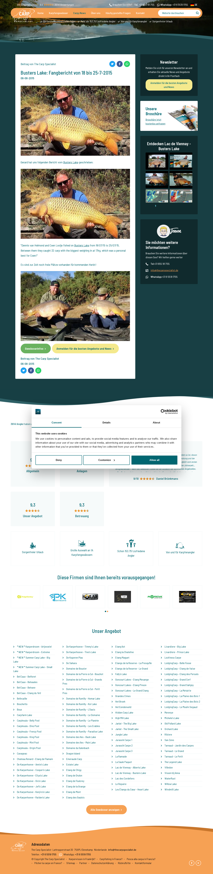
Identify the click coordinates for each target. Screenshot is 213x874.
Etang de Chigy (74, 769)
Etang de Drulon (74, 775)
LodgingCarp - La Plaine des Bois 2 (182, 701)
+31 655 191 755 (146, 4)
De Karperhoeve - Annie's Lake (32, 764)
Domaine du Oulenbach (77, 747)
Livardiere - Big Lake (175, 646)
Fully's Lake (121, 674)
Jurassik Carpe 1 (123, 739)
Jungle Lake (121, 734)
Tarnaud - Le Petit (174, 756)
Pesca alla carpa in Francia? (141, 859)
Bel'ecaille (22, 698)
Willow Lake (171, 783)
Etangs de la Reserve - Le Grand (131, 668)
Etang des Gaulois (75, 797)
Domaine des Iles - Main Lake (81, 742)
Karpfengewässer (58, 12)
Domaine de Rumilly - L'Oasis (80, 709)
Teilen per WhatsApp (127, 64)
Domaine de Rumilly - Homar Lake (83, 698)
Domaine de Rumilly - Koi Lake (81, 703)
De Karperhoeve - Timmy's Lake (82, 646)
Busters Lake (70, 162)
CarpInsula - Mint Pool (28, 742)
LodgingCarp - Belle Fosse (178, 663)
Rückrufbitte (124, 863)
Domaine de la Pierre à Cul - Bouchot (84, 674)
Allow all (154, 460)
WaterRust (170, 778)
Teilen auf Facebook (120, 64)
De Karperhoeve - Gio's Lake (31, 780)
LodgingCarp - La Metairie (178, 690)
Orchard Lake (171, 728)
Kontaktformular (143, 863)
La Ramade (121, 756)
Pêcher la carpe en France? (48, 863)
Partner (83, 863)
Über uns (95, 12)
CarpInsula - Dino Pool (28, 725)
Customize (104, 460)
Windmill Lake (172, 789)
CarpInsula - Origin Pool (29, 747)
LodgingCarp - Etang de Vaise (180, 668)
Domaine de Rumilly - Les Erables (83, 725)
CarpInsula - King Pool (28, 736)
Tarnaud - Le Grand (174, 750)
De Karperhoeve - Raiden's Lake (33, 797)
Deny (59, 460)
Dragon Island (73, 753)
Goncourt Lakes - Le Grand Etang (132, 690)
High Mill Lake (122, 717)
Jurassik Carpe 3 (123, 750)
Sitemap (70, 863)
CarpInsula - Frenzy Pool (29, 731)
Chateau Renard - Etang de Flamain (35, 758)
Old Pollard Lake (173, 723)
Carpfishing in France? (111, 859)
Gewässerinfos (34, 348)
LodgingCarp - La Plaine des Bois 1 (182, 696)
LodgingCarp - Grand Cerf (178, 679)
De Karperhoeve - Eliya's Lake (32, 775)
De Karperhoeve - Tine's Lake (81, 652)
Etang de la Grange (76, 786)
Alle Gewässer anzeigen (105, 809)
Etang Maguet (122, 657)
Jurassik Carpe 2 (124, 745)
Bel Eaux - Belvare (26, 687)
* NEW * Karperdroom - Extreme (33, 652)
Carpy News (79, 12)
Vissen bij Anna (172, 772)
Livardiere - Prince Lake (177, 652)
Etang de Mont (73, 791)
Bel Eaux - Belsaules (27, 682)
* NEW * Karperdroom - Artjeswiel (34, 646)
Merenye (169, 712)
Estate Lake (72, 764)
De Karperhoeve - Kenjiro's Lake (33, 791)
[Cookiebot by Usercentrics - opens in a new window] (163, 411)
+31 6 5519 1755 (180, 4)
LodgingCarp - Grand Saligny (179, 685)
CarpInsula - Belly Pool (28, 720)
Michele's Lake (172, 717)
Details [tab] (107, 422)
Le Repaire (120, 783)
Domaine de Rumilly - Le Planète (82, 720)
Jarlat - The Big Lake (125, 723)
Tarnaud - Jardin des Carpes (179, 745)
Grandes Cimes (123, 696)
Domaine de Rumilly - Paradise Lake (84, 731)
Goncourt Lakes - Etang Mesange (132, 679)
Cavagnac (22, 753)
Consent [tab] (57, 422)
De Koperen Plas (74, 657)
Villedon (169, 767)
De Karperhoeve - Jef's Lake (31, 786)
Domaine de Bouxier (76, 668)
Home (40, 12)
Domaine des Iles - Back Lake (81, 736)
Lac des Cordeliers (124, 778)
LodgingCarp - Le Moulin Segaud (181, 706)
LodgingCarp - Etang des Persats (182, 674)
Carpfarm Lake (24, 714)
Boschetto (22, 703)
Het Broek (120, 701)
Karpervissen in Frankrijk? (82, 859)
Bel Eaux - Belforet (26, 676)
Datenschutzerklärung (102, 863)
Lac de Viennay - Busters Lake (130, 772)
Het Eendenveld (123, 706)
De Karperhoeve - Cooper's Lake (33, 769)
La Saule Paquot (123, 761)
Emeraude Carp (74, 758)
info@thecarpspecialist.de (164, 270)
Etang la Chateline (124, 652)
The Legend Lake (173, 761)
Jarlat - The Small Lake (127, 728)
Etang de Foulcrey (75, 780)
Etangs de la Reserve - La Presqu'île (133, 663)
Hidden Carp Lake (124, 712)
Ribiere (168, 734)
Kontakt (140, 12)
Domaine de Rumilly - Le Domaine (83, 714)
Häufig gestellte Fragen (118, 12)
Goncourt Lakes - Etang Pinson (130, 685)
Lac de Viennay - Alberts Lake (130, 767)
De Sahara (71, 663)
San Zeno (169, 739)
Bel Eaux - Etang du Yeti (29, 693)
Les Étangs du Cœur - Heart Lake (132, 789)
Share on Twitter (112, 64)
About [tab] (156, 422)
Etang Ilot (120, 646)
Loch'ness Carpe (173, 657)
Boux (19, 709)
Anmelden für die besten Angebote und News (83, 348)
